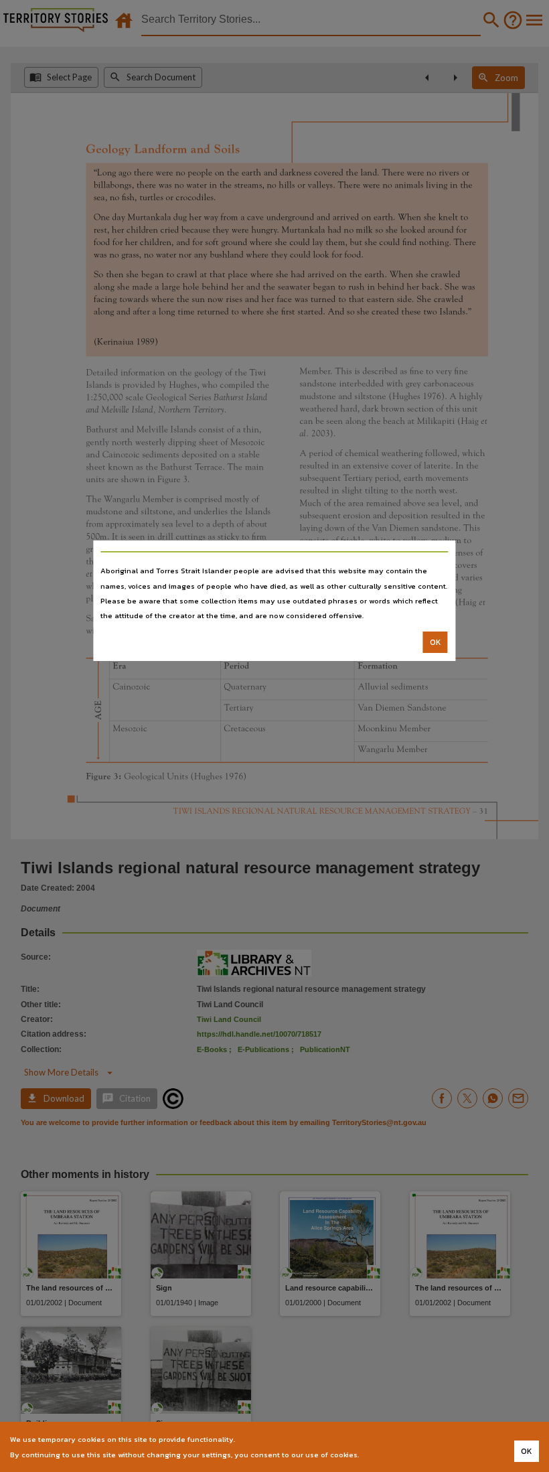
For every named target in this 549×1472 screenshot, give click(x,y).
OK (435, 642)
